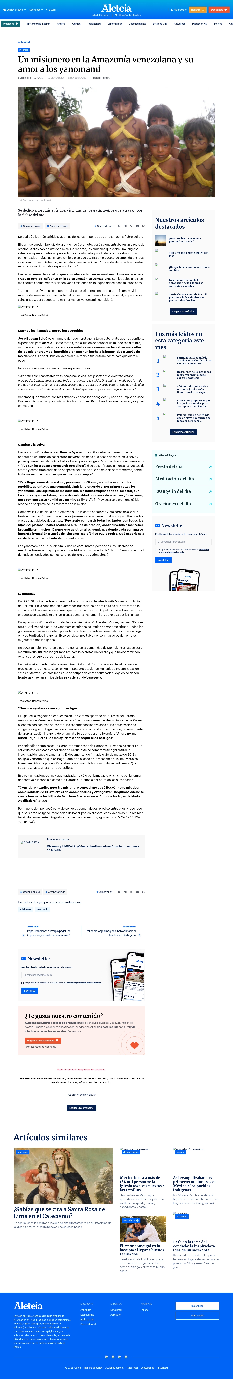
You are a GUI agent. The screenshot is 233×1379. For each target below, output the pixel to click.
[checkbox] (22, 983)
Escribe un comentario (81, 1107)
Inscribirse (29, 990)
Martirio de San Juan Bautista (128, 15)
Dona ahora (217, 9)
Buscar (52, 9)
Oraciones (8, 23)
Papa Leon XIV (199, 23)
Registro (195, 9)
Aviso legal (132, 1367)
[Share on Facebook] (119, 226)
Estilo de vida (160, 23)
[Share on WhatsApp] (143, 226)
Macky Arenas (56, 78)
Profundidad (94, 23)
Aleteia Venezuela (76, 78)
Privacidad (162, 1367)
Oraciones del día (173, 503)
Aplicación (115, 1314)
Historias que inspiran (38, 23)
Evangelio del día (173, 491)
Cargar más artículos (183, 311)
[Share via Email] (137, 226)
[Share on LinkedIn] (125, 226)
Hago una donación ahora (40, 1040)
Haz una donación (93, 1367)
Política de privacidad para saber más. (84, 982)
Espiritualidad (115, 23)
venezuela (42, 909)
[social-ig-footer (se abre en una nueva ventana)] (126, 1357)
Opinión (76, 23)
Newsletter (116, 1309)
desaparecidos (131, 1152)
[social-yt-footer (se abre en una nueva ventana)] (106, 1357)
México (218, 23)
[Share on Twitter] (131, 226)
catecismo (22, 1152)
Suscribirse (197, 1305)
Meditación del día (174, 479)
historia (180, 1152)
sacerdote (182, 1216)
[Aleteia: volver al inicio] (116, 8)
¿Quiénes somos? (114, 1367)
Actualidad (179, 23)
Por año (145, 1309)
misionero (25, 909)
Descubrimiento (137, 23)
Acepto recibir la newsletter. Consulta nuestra (63, 982)
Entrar (92, 1094)
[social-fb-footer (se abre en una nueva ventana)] (113, 1357)
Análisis (61, 23)
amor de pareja (131, 1220)
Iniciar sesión (180, 9)
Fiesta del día (169, 466)
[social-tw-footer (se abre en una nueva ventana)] (119, 1357)
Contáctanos (147, 1367)
